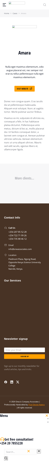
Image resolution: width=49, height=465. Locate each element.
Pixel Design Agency (36, 405)
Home (6, 13)
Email (11, 245)
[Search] (6, 458)
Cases (15, 13)
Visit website (22, 88)
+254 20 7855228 (11, 443)
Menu (4, 415)
